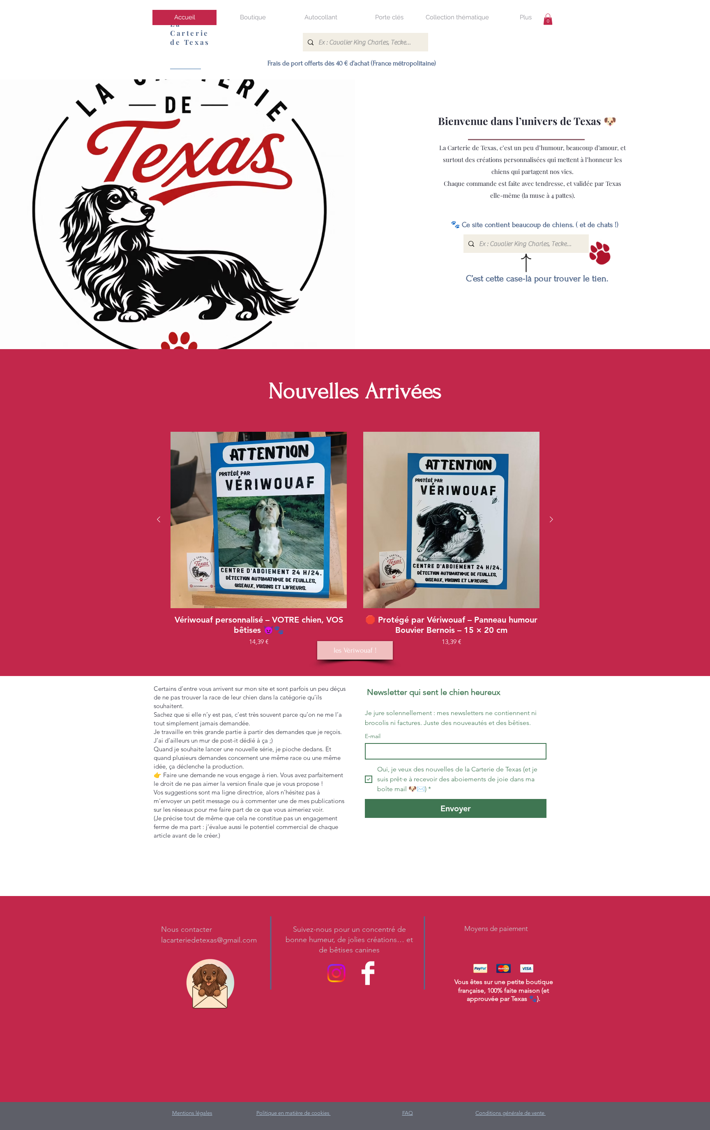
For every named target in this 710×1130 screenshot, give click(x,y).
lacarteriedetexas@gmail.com (209, 940)
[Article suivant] (551, 519)
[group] (355, 539)
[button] (253, 17)
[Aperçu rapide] (259, 520)
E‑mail (372, 736)
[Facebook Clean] (368, 973)
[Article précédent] (159, 519)
